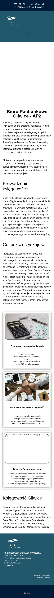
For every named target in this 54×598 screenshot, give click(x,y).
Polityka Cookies (43, 578)
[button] (27, 34)
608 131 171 (11, 565)
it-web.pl (27, 593)
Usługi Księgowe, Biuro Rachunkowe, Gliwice (27, 70)
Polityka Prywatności (42, 575)
